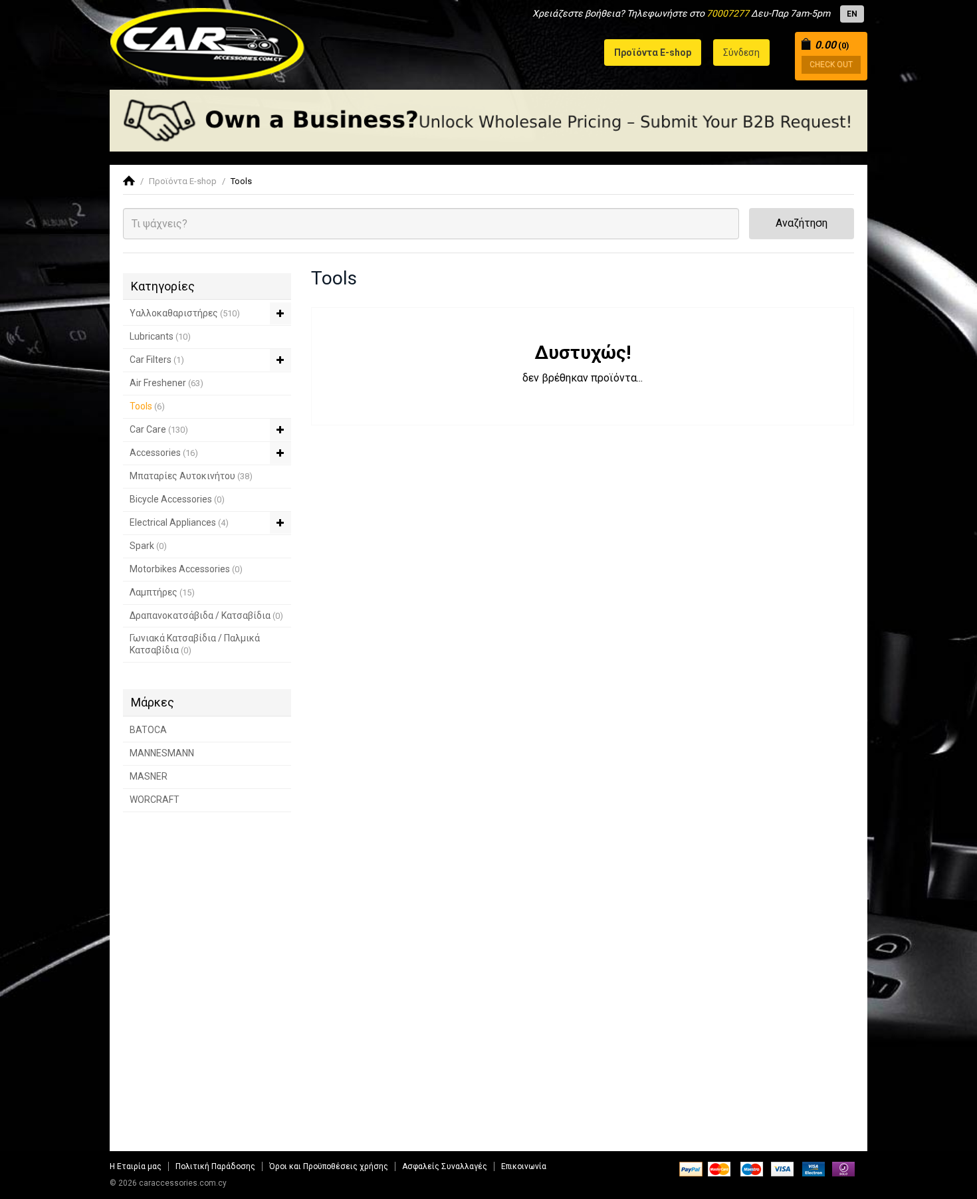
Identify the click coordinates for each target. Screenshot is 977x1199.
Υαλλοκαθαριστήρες (185, 313)
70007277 (727, 13)
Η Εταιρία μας (136, 1166)
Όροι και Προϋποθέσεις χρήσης (328, 1166)
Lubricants (160, 336)
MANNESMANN (162, 753)
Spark (148, 545)
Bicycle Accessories (177, 499)
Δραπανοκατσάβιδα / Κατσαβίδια (206, 615)
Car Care (159, 429)
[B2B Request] (488, 121)
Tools (241, 181)
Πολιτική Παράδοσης (215, 1166)
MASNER (148, 776)
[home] (129, 181)
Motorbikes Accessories (186, 569)
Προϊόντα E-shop (183, 181)
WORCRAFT (154, 799)
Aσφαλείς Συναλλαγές (444, 1166)
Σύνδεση (741, 52)
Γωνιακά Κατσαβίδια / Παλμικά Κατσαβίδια (195, 644)
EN (852, 14)
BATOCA (148, 729)
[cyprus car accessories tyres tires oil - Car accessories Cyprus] (208, 40)
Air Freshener (166, 383)
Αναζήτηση (801, 223)
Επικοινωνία (523, 1166)
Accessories (164, 452)
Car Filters (157, 359)
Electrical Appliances (179, 522)
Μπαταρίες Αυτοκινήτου (191, 476)
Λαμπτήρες (162, 592)
